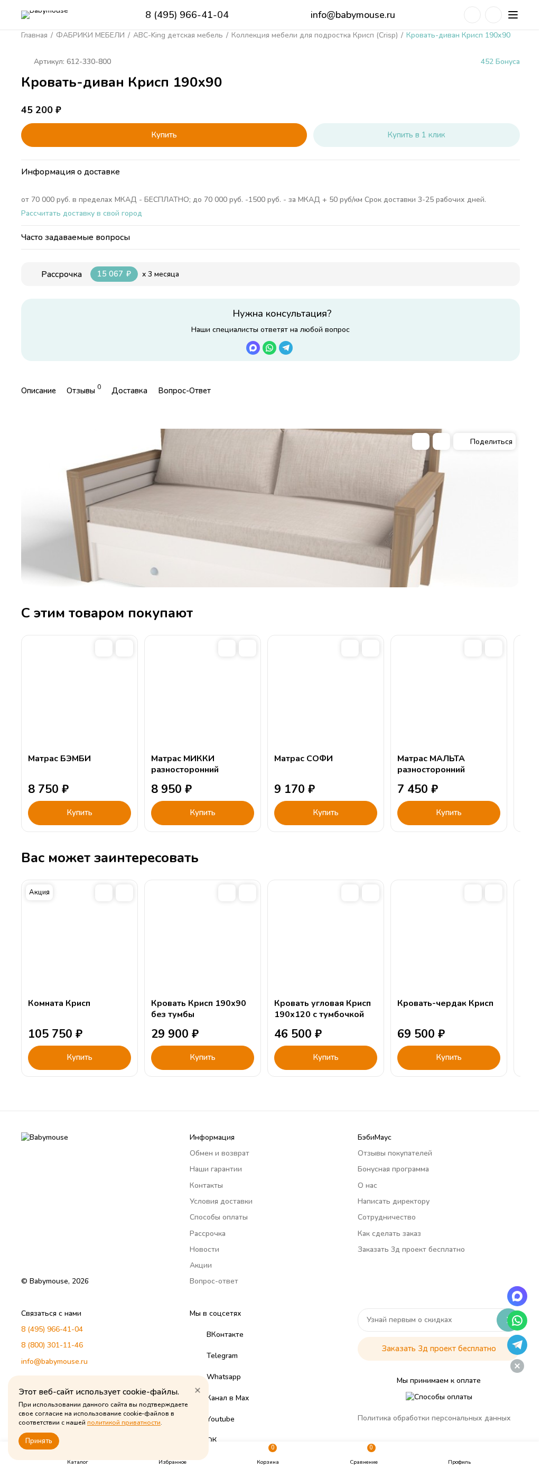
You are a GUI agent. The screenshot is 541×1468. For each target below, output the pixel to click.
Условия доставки (221, 1201)
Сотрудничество (387, 1217)
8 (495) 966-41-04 (187, 14)
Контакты (206, 1185)
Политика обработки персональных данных (434, 1418)
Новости (204, 1249)
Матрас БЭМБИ (59, 758)
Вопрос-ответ (214, 1281)
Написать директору (394, 1201)
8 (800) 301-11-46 (52, 1345)
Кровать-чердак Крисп (445, 1003)
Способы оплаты (219, 1217)
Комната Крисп (59, 1003)
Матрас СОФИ (303, 758)
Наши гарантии (216, 1169)
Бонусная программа (393, 1169)
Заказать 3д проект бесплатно (411, 1249)
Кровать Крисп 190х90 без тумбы (198, 1009)
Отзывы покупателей (395, 1153)
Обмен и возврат (219, 1153)
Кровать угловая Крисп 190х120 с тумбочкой (322, 1009)
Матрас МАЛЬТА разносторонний (431, 764)
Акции (201, 1265)
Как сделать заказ (389, 1234)
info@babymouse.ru (353, 14)
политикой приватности (124, 1422)
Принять (38, 1441)
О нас (367, 1185)
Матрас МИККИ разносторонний (185, 764)
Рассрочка (208, 1234)
